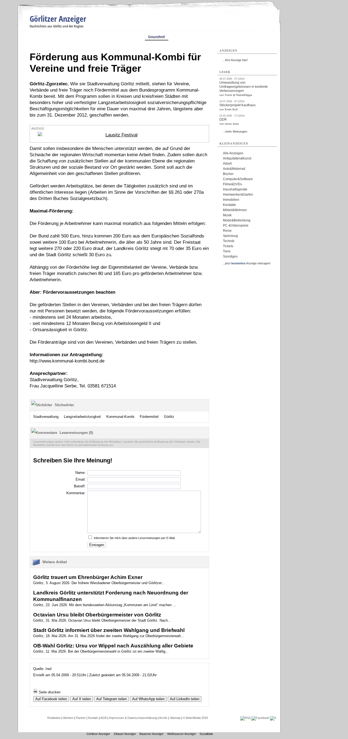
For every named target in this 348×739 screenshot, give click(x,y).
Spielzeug (230, 235)
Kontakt (93, 717)
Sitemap (175, 717)
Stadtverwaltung (45, 417)
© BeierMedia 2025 (195, 717)
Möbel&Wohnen (235, 210)
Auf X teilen (81, 699)
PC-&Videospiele (235, 225)
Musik (227, 215)
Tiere (227, 251)
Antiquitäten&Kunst (237, 158)
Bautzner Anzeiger (151, 733)
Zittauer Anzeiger (125, 733)
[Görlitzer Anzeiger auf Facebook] (260, 717)
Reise (227, 230)
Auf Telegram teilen (111, 699)
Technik (228, 241)
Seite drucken (49, 692)
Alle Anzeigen (233, 153)
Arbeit (227, 163)
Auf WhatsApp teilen (148, 699)
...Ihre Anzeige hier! (235, 60)
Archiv (163, 717)
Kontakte (229, 204)
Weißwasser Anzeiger (181, 733)
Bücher (228, 174)
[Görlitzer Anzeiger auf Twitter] (273, 717)
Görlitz (169, 417)
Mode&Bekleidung (236, 220)
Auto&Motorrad (234, 168)
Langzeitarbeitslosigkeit (82, 417)
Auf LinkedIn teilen (184, 699)
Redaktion (54, 717)
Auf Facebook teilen (51, 699)
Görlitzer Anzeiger (58, 19)
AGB (103, 717)
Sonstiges (230, 256)
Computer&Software (238, 179)
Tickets (228, 246)
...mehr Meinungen (235, 131)
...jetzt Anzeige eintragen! (247, 263)
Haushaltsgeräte (235, 189)
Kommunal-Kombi (120, 417)
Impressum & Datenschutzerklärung (133, 717)
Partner (81, 717)
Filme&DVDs (232, 184)
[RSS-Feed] (245, 717)
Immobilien (231, 199)
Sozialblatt (206, 733)
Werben (68, 717)
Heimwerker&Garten (238, 194)
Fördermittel (149, 417)
